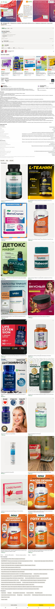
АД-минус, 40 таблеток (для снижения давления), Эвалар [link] (29, 73)
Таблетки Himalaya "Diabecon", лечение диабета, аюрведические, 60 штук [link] (40, 277)
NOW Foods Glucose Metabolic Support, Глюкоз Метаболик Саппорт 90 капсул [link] (40, 239)
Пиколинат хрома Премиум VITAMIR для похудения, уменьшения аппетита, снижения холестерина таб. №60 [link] (5, 73)
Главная (5, 607)
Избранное (27, 607)
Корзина (38, 607)
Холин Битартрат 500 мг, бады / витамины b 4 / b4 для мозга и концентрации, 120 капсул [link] (18, 73)
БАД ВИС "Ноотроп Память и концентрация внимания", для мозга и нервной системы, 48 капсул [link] (41, 73)
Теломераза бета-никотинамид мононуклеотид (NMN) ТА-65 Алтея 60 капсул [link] (40, 394)
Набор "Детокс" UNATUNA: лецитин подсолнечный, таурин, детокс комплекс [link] (13, 277)
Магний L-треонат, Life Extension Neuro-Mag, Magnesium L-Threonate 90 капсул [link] (14, 355)
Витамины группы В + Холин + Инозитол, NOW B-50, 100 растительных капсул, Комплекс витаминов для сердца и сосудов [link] (14, 551)
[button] (27, 28)
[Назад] (2, 2)
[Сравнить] (49, 2)
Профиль (49, 607)
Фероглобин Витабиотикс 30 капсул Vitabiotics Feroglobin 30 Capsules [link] (39, 472)
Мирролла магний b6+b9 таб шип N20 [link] (7, 472)
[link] (13, 559)
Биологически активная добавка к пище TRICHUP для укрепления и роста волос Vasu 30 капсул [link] (13, 316)
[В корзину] (11, 70)
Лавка (16, 607)
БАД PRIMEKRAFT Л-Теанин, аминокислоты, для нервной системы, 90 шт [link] (40, 200)
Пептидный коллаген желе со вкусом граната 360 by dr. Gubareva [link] (39, 316)
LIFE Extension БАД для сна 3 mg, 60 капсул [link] (8, 433)
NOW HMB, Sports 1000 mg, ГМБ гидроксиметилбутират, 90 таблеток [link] (39, 355)
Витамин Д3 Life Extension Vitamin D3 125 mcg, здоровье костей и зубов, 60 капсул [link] (13, 395)
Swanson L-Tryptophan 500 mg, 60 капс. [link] (7, 200)
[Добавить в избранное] (51, 2)
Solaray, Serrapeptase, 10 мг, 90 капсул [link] (34, 433)
